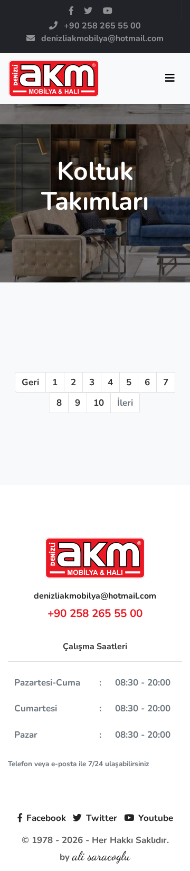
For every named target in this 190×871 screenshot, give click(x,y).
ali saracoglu (101, 856)
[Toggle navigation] (170, 78)
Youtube (155, 818)
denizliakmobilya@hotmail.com (95, 596)
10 (98, 403)
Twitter (101, 818)
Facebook (46, 818)
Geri (30, 382)
